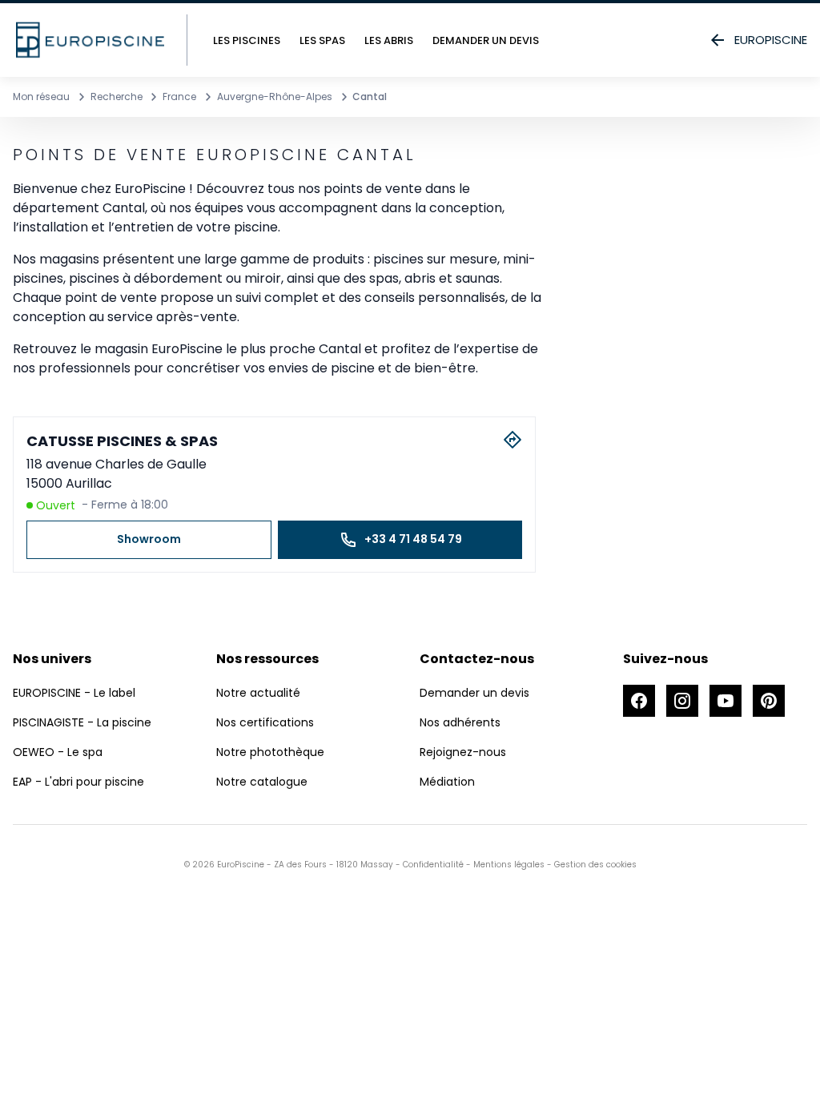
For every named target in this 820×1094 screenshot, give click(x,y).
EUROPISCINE (770, 39)
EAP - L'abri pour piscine (78, 782)
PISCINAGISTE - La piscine (82, 722)
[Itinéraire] (512, 439)
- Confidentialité (428, 865)
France (179, 96)
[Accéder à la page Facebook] (639, 701)
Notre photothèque (270, 752)
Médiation (447, 782)
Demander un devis (485, 40)
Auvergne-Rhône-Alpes (274, 96)
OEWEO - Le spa (57, 752)
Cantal (369, 96)
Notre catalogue (262, 782)
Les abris (388, 40)
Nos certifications (265, 722)
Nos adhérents (460, 722)
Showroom (149, 539)
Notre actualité (258, 693)
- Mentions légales (504, 865)
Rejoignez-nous (463, 752)
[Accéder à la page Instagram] (682, 701)
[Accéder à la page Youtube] (725, 701)
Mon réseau (41, 96)
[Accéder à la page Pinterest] (769, 701)
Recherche (116, 96)
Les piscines (246, 40)
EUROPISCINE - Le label (74, 693)
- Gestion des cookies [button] (591, 865)
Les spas (322, 40)
